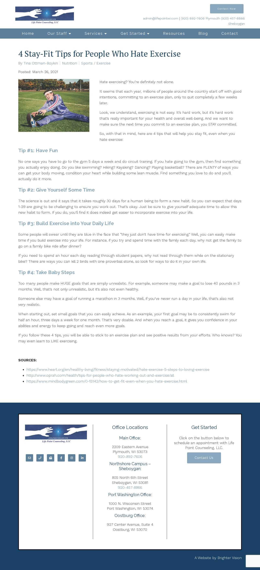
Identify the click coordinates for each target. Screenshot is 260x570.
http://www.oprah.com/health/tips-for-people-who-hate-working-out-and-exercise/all (100, 375)
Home (28, 33)
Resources (174, 33)
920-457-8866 (130, 487)
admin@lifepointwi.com (160, 18)
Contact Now (227, 8)
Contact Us (204, 458)
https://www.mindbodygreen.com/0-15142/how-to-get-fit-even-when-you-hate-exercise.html (106, 381)
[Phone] (40, 458)
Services (94, 33)
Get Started (133, 33)
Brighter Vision (230, 558)
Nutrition (69, 63)
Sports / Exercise (95, 63)
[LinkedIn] (82, 458)
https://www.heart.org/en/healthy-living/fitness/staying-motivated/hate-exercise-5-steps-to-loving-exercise (117, 369)
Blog (203, 33)
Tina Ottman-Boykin (41, 63)
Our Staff (57, 33)
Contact (229, 33)
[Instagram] (71, 458)
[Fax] (50, 458)
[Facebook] (61, 458)
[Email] (29, 458)
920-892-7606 (130, 456)
